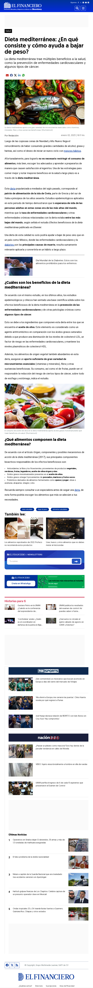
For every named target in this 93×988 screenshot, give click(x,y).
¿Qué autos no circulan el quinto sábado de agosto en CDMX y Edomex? (71, 622)
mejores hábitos (72, 150)
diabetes (9, 244)
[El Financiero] (23, 6)
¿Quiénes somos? (25, 986)
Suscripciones (51, 986)
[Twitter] (81, 2)
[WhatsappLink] (44, 581)
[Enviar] (76, 561)
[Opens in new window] (21, 684)
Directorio (39, 986)
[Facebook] (79, 2)
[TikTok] (89, 2)
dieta (12, 188)
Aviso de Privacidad (67, 986)
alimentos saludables (60, 509)
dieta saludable (27, 509)
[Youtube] (86, 2)
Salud (8, 31)
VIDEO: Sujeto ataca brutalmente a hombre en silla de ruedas (61, 764)
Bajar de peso (42, 509)
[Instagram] (84, 2)
